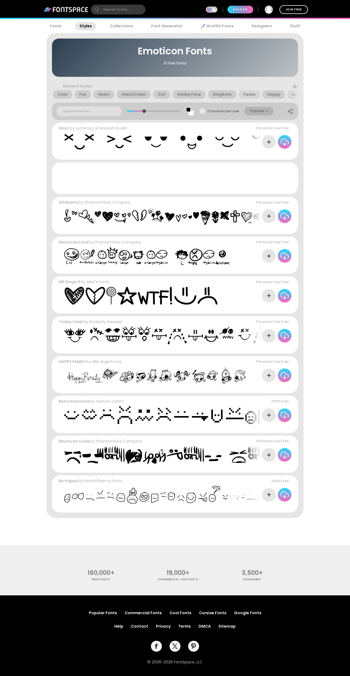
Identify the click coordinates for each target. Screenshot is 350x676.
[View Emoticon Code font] (188, 455)
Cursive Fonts (212, 613)
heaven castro (110, 401)
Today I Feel (71, 321)
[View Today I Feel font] (200, 335)
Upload (240, 9)
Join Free (293, 9)
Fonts (56, 26)
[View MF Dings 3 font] (140, 296)
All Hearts (68, 202)
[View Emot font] (201, 142)
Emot (64, 128)
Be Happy (68, 481)
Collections (121, 26)
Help (118, 626)
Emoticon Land (74, 242)
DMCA (205, 626)
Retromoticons (74, 401)
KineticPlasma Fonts (103, 481)
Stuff (295, 26)
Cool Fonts (180, 613)
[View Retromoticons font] (201, 415)
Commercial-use (223, 111)
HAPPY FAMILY (72, 361)
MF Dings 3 (69, 282)
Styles (86, 26)
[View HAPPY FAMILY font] (155, 375)
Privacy (163, 626)
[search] (118, 9)
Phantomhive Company (108, 202)
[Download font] (284, 142)
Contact (139, 626)
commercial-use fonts (178, 579)
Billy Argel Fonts (106, 361)
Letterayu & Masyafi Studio (101, 128)
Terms (184, 626)
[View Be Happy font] (201, 495)
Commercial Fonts (143, 613)
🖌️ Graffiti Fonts (217, 26)
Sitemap (227, 626)
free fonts (101, 579)
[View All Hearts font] (201, 216)
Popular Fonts (103, 613)
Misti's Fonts (98, 282)
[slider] (144, 111)
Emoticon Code (74, 441)
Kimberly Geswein (106, 321)
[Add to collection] (269, 142)
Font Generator (167, 26)
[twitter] (175, 646)
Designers (262, 26)
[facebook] (156, 646)
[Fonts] (66, 9)
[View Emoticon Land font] (146, 256)
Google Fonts (247, 613)
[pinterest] (193, 646)
